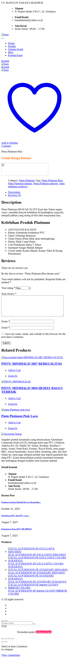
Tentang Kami (15, 49)
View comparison (10, 655)
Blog (10, 52)
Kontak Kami (15, 55)
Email (5, 327)
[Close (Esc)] (12, 638)
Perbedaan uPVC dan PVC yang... (15, 516)
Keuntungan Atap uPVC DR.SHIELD (16, 529)
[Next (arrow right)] (6, 641)
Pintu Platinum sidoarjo (45, 183)
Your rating (8, 288)
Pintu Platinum (27, 180)
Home (11, 43)
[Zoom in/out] (2, 638)
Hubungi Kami (44, 632)
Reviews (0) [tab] (14, 195)
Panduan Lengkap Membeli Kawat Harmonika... (21, 502)
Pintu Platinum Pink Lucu (19, 416)
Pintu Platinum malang (20, 183)
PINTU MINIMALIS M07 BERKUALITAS (31, 363)
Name (5, 321)
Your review (8, 293)
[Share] (9, 638)
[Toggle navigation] (2, 38)
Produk (12, 46)
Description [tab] (14, 192)
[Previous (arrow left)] (2, 641)
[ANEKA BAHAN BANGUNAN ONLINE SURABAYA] (5, 34)
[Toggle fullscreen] (6, 638)
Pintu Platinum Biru (52, 180)
